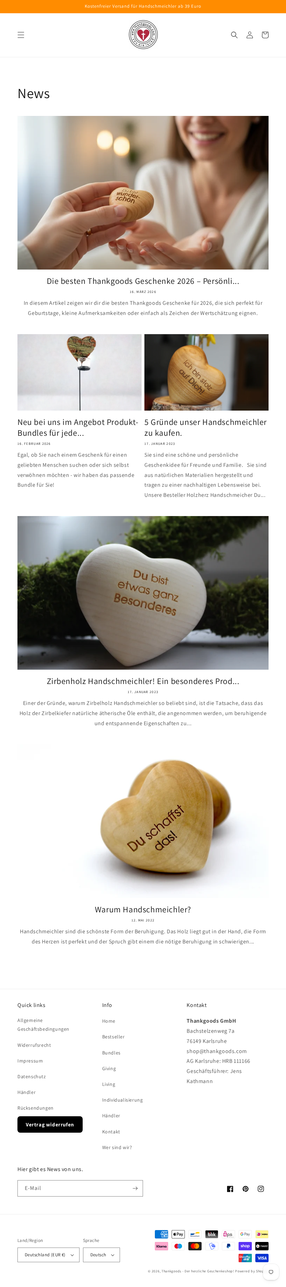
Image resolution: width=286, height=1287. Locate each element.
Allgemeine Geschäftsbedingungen (43, 1024)
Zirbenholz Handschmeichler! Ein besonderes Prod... (143, 681)
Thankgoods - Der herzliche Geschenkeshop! (197, 1271)
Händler (26, 1092)
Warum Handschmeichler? (143, 909)
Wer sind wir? (117, 1147)
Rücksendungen (35, 1108)
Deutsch (98, 1255)
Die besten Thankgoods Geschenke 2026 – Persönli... (143, 280)
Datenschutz (31, 1076)
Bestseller (113, 1037)
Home (108, 1021)
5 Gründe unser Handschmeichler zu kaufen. (205, 427)
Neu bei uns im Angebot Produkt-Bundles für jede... (77, 427)
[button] (21, 35)
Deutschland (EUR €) (45, 1255)
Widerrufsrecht (34, 1045)
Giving (109, 1068)
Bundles (111, 1053)
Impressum (30, 1061)
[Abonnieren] (135, 1188)
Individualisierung (122, 1100)
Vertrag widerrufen (50, 1124)
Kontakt (111, 1131)
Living (108, 1084)
